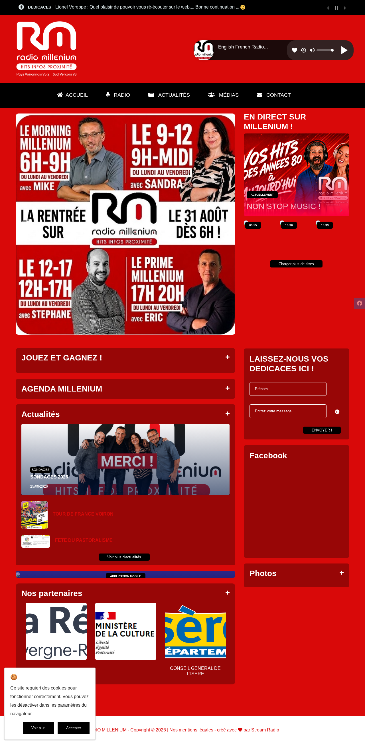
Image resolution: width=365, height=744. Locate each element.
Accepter (73, 728)
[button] (337, 411)
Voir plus (38, 728)
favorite (294, 50)
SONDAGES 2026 (49, 477)
